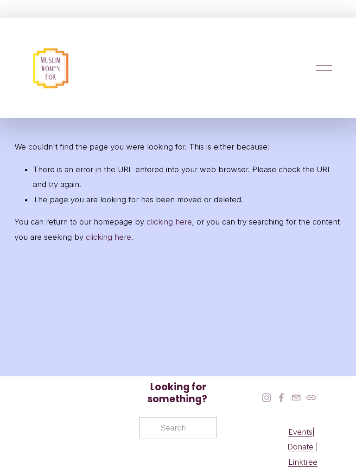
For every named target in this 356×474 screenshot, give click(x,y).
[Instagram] (266, 397)
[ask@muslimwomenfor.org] (296, 397)
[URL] (311, 397)
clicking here (169, 221)
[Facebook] (281, 397)
